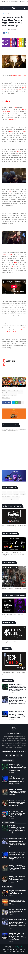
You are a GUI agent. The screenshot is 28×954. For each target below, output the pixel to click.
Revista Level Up (5, 397)
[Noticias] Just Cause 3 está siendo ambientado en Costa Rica (17, 901)
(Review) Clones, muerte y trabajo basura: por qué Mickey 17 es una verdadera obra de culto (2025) (17, 792)
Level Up (15, 392)
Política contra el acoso (18, 951)
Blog (9, 390)
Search (24, 8)
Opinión (20, 392)
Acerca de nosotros (12, 1)
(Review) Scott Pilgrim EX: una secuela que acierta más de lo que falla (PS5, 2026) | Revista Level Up (17, 814)
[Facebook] (4, 33)
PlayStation (22, 494)
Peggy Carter (13, 395)
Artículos (7, 14)
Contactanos (22, 949)
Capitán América (15, 390)
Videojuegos (11, 499)
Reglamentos (7, 951)
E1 (21, 390)
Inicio (3, 1)
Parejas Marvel (5, 395)
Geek (10, 392)
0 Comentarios (13, 29)
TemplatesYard (18, 946)
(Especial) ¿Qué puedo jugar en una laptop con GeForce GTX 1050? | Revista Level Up (17, 892)
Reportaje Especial (6, 496)
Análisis (4, 492)
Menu (4, 8)
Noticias (10, 494)
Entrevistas (21, 492)
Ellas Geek (4, 392)
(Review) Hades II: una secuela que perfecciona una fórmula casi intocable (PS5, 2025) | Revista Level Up (17, 803)
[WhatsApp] (16, 402)
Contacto (22, 1)
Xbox (17, 499)
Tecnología (4, 499)
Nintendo (4, 494)
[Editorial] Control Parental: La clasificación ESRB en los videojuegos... (17, 911)
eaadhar (18, 948)
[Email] (8, 33)
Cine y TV (15, 492)
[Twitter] (6, 33)
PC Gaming (16, 494)
